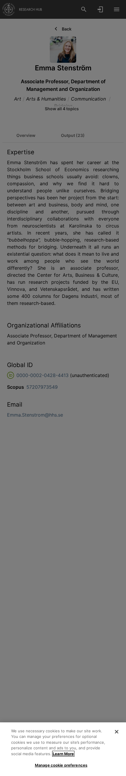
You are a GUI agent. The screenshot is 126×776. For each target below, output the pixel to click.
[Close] (116, 731)
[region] (63, 749)
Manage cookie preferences (61, 765)
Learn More (63, 753)
